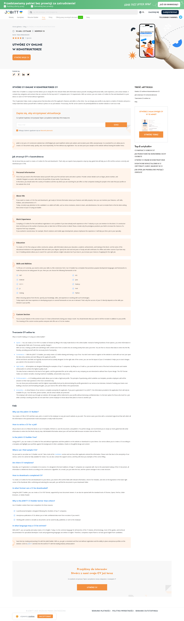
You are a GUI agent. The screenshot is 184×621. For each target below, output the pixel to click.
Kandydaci (20, 17)
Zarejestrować (170, 12)
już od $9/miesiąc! (169, 4)
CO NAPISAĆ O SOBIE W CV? (145, 150)
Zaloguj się (153, 12)
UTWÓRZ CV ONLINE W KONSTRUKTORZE (150, 160)
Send (116, 125)
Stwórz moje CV (21, 57)
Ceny (88, 17)
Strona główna (17, 27)
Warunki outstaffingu (147, 611)
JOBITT (30, 544)
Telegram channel (168, 17)
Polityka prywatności (123, 611)
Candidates (58, 454)
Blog (43, 17)
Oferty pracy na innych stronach (69, 17)
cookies (31, 616)
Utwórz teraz (151, 134)
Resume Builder (33, 17)
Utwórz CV (92, 587)
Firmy (51, 17)
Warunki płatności (47, 130)
